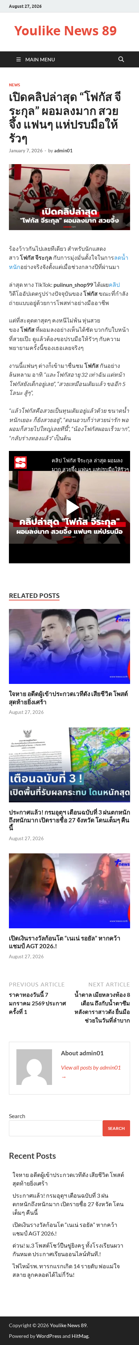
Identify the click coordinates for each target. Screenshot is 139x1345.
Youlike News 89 (65, 30)
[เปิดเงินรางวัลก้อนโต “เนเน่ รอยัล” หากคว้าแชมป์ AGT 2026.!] (69, 893)
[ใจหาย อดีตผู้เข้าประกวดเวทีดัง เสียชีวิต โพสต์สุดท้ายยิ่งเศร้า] (69, 648)
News (14, 84)
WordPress (48, 1336)
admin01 (63, 150)
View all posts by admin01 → (91, 1071)
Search (17, 1115)
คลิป (114, 284)
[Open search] (121, 59)
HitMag (80, 1336)
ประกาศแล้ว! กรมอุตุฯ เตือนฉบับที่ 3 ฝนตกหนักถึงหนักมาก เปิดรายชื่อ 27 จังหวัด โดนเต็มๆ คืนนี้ (69, 820)
